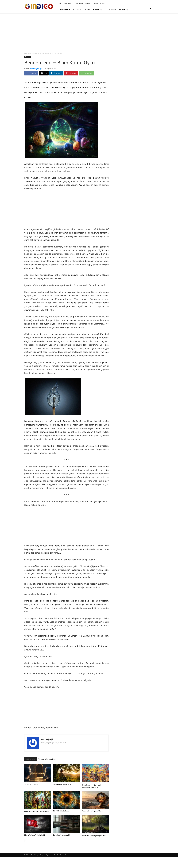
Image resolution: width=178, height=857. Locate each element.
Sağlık (111, 9)
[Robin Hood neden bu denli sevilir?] (37, 800)
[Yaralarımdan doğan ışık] (66, 773)
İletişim (96, 3)
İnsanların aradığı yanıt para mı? (93, 836)
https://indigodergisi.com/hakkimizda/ (53, 743)
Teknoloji (97, 9)
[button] (151, 10)
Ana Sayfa (27, 53)
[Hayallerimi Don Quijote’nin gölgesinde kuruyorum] (95, 773)
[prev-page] (25, 840)
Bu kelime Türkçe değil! (61, 835)
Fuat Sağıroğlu (36, 69)
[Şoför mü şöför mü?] (37, 773)
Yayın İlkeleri (79, 3)
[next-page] (29, 840)
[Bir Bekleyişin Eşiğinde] (66, 800)
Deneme (36, 53)
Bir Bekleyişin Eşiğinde (61, 811)
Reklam (87, 3)
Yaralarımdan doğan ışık (62, 784)
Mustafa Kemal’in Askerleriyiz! (35, 835)
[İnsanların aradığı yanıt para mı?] (95, 824)
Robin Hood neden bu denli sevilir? (36, 811)
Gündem (64, 9)
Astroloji (123, 9)
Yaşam (76, 9)
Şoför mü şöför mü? (31, 784)
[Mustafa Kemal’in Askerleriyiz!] (37, 824)
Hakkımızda (67, 3)
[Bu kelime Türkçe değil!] (66, 824)
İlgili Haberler (30, 759)
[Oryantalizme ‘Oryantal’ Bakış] (95, 800)
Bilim (87, 9)
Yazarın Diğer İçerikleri (46, 759)
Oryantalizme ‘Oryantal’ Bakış (92, 811)
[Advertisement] (89, 33)
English (102, 3)
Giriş (59, 3)
